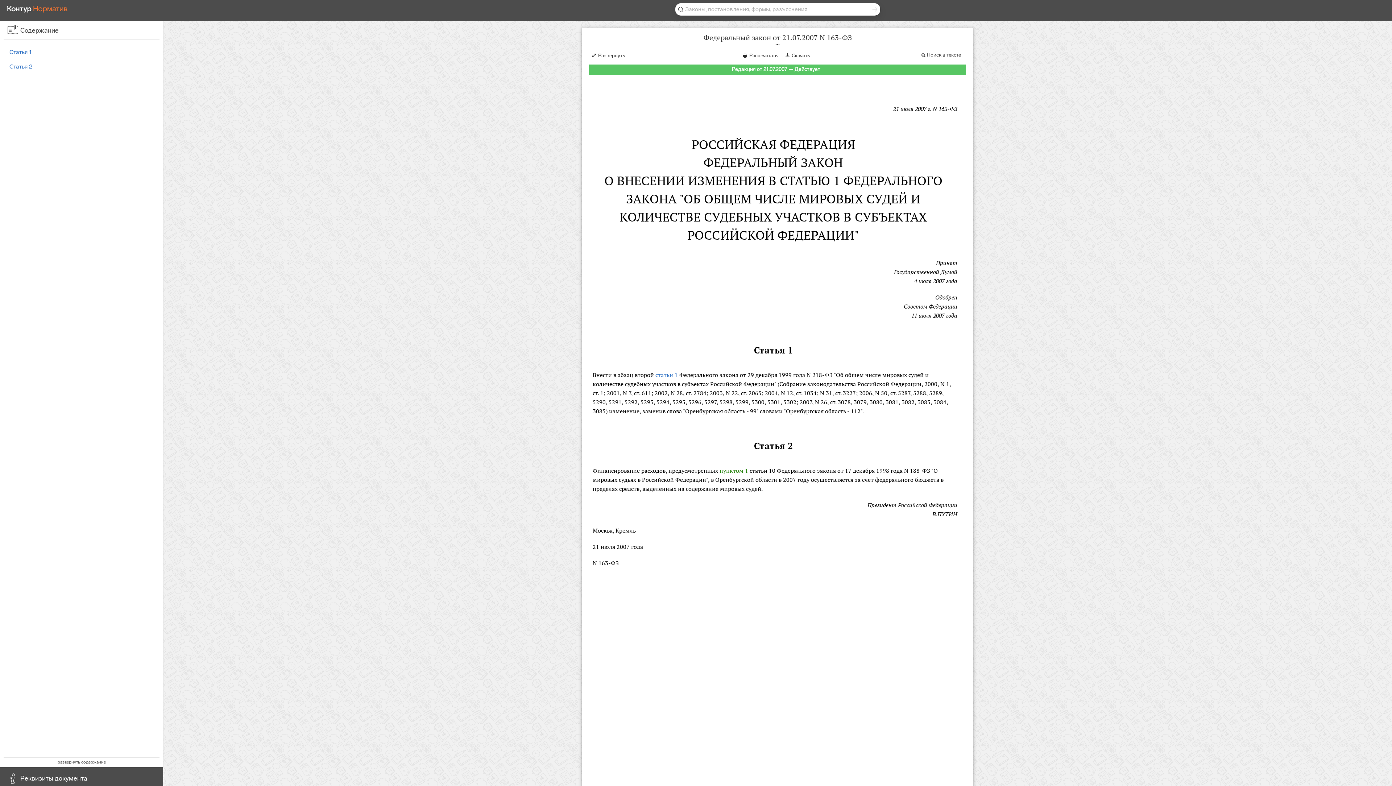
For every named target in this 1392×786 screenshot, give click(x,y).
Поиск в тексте (944, 55)
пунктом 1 (734, 470)
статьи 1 (666, 374)
